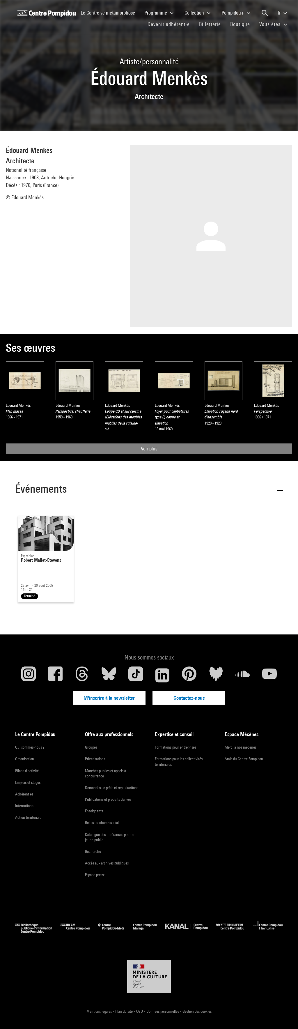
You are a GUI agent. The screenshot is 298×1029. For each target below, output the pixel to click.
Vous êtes (270, 24)
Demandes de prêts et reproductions (111, 787)
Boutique (242, 24)
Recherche (93, 851)
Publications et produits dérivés (108, 799)
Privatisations (95, 758)
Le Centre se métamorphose (110, 12)
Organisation (24, 758)
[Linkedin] (162, 675)
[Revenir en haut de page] (284, 1015)
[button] (149, 490)
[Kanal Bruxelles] (190, 931)
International (24, 805)
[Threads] (82, 675)
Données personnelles (163, 1011)
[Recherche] (265, 13)
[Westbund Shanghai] (234, 931)
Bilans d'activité (27, 770)
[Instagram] (28, 675)
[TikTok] (135, 675)
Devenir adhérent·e (171, 24)
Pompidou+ (233, 13)
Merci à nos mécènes (240, 747)
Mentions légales (99, 1011)
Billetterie (210, 24)
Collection (195, 13)
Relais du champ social (102, 822)
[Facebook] (55, 675)
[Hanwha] (268, 931)
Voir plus (149, 448)
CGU (140, 1011)
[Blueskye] (108, 675)
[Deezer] (216, 675)
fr (280, 13)
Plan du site (124, 1011)
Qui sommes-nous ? (29, 747)
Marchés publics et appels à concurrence (105, 773)
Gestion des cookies (197, 1011)
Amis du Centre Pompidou (244, 758)
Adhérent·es (24, 794)
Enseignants (94, 811)
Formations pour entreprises (175, 747)
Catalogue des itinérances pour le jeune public (109, 837)
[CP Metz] (115, 931)
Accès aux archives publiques (107, 863)
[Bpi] (38, 931)
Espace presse (95, 874)
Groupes (91, 747)
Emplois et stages (27, 782)
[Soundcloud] (242, 675)
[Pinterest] (189, 675)
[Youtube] (269, 675)
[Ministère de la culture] (149, 976)
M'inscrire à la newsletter (109, 698)
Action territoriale (28, 817)
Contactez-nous (189, 698)
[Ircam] (79, 931)
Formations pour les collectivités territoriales (179, 761)
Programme (156, 13)
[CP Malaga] (149, 931)
